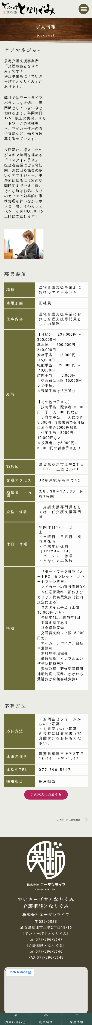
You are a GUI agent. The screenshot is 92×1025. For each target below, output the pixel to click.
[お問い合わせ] (15, 1015)
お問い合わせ (15, 1022)
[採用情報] (76, 1015)
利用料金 (46, 1022)
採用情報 (76, 1022)
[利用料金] (46, 1015)
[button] (84, 9)
